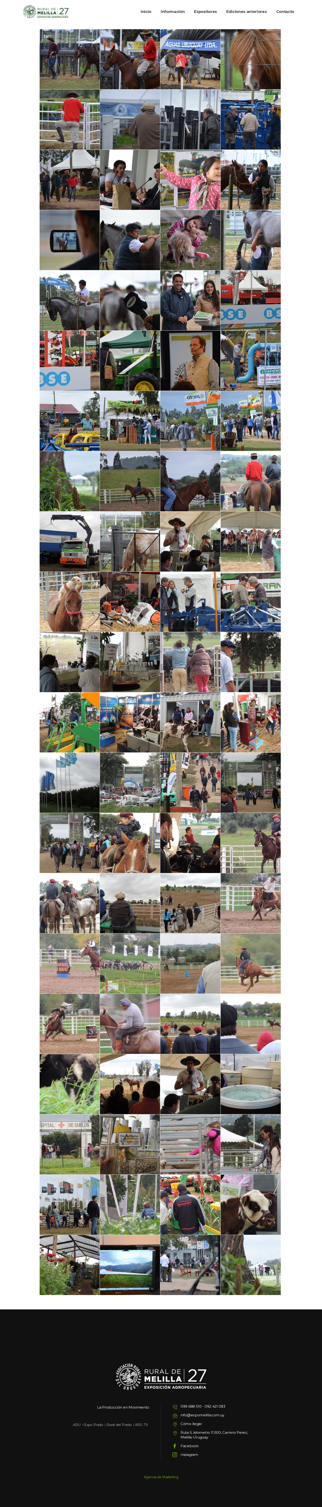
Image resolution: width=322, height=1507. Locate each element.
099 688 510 (191, 1406)
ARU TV (141, 1425)
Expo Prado (93, 1425)
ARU (77, 1425)
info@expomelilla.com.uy (202, 1415)
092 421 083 (215, 1406)
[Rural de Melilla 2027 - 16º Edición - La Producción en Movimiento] (46, 12)
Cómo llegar (191, 1424)
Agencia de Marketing (161, 1477)
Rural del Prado (119, 1425)
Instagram (189, 1454)
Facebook (189, 1446)
